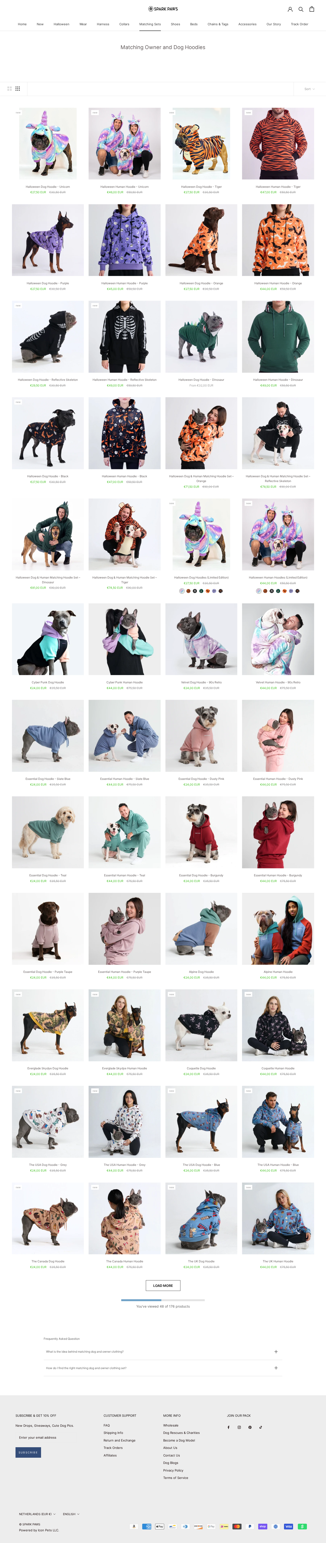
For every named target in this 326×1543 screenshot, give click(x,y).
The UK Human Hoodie (278, 1261)
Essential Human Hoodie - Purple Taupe (124, 972)
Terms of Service (175, 1478)
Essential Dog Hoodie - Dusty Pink (201, 779)
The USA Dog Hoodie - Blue (201, 1165)
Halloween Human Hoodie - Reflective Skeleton (125, 379)
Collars (124, 24)
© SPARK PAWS (29, 1524)
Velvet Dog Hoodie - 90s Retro (201, 682)
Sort (308, 89)
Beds (194, 24)
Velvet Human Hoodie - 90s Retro (278, 682)
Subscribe (28, 1452)
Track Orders (113, 1448)
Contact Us (171, 1455)
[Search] (301, 8)
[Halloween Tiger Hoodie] (188, 591)
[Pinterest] (250, 1427)
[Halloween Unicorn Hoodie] (182, 591)
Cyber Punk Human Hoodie (124, 682)
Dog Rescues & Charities (181, 1433)
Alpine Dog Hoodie (201, 972)
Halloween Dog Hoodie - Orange (201, 283)
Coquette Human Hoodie (278, 1068)
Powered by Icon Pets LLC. (39, 1530)
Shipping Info (113, 1433)
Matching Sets (150, 24)
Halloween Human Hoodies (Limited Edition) (278, 577)
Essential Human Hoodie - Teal (124, 875)
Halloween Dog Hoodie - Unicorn (48, 186)
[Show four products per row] (18, 88)
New (40, 24)
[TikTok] (260, 1427)
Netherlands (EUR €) (35, 1514)
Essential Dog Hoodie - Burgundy (201, 875)
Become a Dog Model (179, 1440)
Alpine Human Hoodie (278, 972)
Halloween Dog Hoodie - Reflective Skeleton (48, 379)
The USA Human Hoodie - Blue (278, 1165)
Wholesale (171, 1425)
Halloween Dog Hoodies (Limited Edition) (201, 577)
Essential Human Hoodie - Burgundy (278, 875)
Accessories (247, 24)
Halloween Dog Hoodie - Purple (48, 283)
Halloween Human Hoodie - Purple (124, 283)
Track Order (299, 24)
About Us (170, 1448)
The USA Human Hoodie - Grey (125, 1165)
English (69, 1514)
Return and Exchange (120, 1440)
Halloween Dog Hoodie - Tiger (201, 186)
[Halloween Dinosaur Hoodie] (201, 591)
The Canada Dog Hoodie (48, 1261)
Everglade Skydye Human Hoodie (124, 1068)
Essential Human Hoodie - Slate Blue (124, 779)
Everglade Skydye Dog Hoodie (47, 1068)
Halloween (61, 24)
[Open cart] (312, 9)
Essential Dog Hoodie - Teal (47, 875)
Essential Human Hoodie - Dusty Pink (278, 779)
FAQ (107, 1425)
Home (22, 24)
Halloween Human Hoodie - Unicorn (124, 186)
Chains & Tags (218, 24)
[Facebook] (228, 1427)
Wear (83, 24)
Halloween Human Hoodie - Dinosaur (278, 379)
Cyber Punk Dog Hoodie (48, 682)
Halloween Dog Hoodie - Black (47, 476)
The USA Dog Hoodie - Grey (48, 1165)
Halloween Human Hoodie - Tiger (278, 186)
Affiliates (110, 1455)
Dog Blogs (170, 1463)
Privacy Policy (173, 1470)
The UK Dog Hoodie (201, 1261)
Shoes (175, 24)
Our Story (274, 24)
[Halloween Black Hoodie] (221, 591)
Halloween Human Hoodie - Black (124, 476)
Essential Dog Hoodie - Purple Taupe (47, 972)
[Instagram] (239, 1427)
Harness (103, 24)
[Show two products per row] (9, 88)
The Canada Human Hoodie (124, 1261)
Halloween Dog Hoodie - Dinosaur (201, 379)
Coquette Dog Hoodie (201, 1068)
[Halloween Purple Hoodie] (214, 591)
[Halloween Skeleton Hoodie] (195, 591)
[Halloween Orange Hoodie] (208, 591)
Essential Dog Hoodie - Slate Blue (48, 779)
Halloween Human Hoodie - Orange (278, 283)
